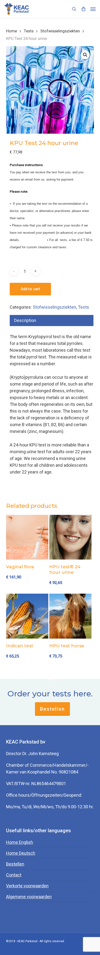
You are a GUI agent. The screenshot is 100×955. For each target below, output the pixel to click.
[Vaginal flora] (27, 537)
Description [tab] (25, 320)
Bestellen (52, 709)
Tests (28, 31)
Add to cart (30, 289)
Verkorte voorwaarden (27, 885)
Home (11, 31)
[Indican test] (27, 616)
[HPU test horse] (70, 616)
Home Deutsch (20, 853)
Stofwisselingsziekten (60, 31)
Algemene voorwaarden (29, 896)
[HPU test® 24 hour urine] (70, 537)
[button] (93, 9)
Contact (13, 874)
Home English (19, 842)
